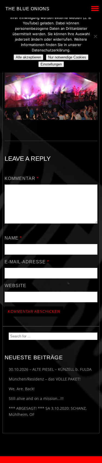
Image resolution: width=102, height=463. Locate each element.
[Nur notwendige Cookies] (95, 36)
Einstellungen (51, 64)
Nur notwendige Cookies (67, 57)
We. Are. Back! (22, 388)
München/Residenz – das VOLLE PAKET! (45, 379)
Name (13, 238)
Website (15, 285)
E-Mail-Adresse (27, 262)
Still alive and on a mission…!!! (36, 398)
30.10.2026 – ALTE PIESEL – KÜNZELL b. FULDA (50, 369)
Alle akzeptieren (28, 57)
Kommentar (22, 178)
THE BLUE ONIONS (27, 8)
